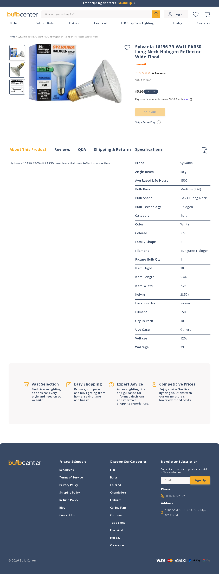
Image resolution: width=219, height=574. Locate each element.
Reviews (62, 149)
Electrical (116, 530)
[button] (207, 14)
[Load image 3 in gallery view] (17, 86)
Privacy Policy (68, 485)
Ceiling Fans (118, 507)
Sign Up (200, 480)
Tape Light (117, 523)
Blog (62, 507)
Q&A (82, 149)
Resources (66, 470)
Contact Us (67, 515)
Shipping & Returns (113, 149)
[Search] (156, 14)
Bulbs (114, 477)
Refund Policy (68, 500)
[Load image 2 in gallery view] (17, 69)
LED (112, 470)
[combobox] (100, 14)
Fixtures (116, 500)
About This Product (28, 149)
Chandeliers (118, 492)
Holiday (115, 538)
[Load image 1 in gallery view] (17, 52)
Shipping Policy (69, 492)
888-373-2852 (175, 496)
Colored (115, 485)
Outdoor (116, 515)
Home (12, 36)
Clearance (117, 545)
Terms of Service (71, 477)
